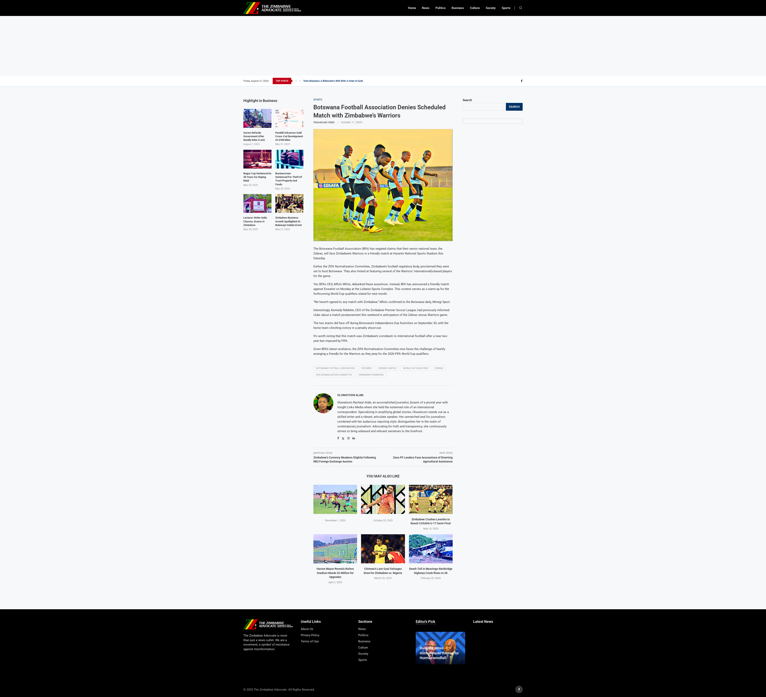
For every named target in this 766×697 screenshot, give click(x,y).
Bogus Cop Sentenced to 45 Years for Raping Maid (257, 177)
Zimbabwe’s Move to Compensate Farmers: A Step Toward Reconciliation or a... (345, 81)
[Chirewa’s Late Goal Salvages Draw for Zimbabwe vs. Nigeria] (383, 548)
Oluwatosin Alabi (323, 122)
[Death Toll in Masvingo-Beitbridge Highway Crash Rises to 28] (431, 548)
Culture (475, 8)
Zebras (439, 368)
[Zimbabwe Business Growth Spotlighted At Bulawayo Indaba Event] (289, 203)
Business (458, 8)
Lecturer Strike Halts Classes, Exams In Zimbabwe (255, 221)
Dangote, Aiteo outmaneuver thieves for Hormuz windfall (439, 653)
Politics (440, 8)
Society (491, 8)
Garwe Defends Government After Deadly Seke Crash (254, 136)
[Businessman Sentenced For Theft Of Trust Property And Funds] (289, 159)
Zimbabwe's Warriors (371, 375)
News (425, 8)
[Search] (521, 8)
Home (412, 8)
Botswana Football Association (335, 368)
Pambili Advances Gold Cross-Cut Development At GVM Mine (289, 136)
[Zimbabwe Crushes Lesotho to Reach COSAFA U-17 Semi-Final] (431, 499)
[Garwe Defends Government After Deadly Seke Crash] (257, 118)
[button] (296, 81)
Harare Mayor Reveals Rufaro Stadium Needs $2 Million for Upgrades (335, 573)
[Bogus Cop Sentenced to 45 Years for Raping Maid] (257, 159)
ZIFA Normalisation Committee (334, 375)
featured (366, 368)
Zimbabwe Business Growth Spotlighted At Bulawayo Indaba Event (288, 221)
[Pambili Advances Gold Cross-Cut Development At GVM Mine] (289, 118)
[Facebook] (522, 81)
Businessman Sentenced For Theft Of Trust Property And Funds (288, 179)
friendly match (387, 368)
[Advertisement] (383, 46)
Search (467, 100)
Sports (506, 8)
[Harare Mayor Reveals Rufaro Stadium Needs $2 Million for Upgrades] (335, 548)
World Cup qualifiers (415, 368)
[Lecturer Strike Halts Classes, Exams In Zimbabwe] (257, 203)
